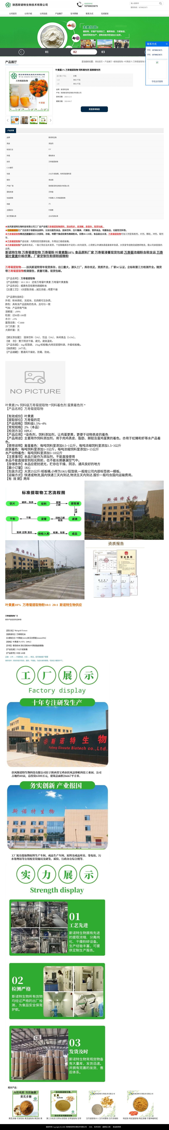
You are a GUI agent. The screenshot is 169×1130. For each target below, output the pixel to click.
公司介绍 (28, 14)
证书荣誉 (74, 14)
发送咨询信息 (94, 109)
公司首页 (13, 14)
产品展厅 (59, 14)
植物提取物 (118, 62)
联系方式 (89, 14)
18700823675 (143, 7)
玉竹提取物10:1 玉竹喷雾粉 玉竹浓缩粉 (102, 1118)
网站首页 (99, 62)
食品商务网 (117, 1127)
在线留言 (105, 14)
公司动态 (43, 14)
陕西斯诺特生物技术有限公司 (76, 1127)
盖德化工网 (106, 1127)
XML (90, 1127)
